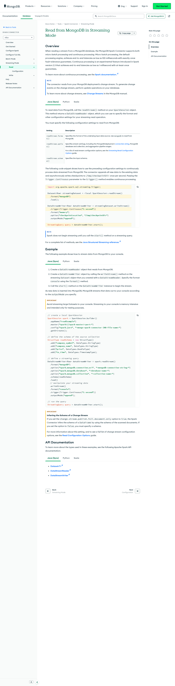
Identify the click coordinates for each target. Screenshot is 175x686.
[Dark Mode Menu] (169, 16)
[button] (122, 6)
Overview (9, 42)
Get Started (162, 6)
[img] (150, 35)
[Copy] (137, 187)
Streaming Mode (87, 24)
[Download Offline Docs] (31, 681)
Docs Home (50, 24)
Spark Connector (71, 24)
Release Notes (11, 83)
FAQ (7, 79)
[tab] (53, 101)
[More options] (134, 33)
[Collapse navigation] (37, 682)
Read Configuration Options (76, 435)
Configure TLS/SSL (13, 55)
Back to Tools (11, 27)
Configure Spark (12, 51)
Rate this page (154, 31)
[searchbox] (118, 16)
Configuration (17, 71)
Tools (59, 24)
